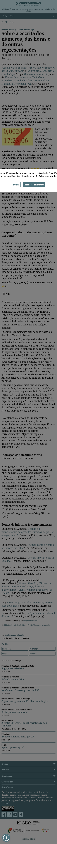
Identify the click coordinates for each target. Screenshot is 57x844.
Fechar (16, 184)
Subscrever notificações (34, 184)
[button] (6, 838)
